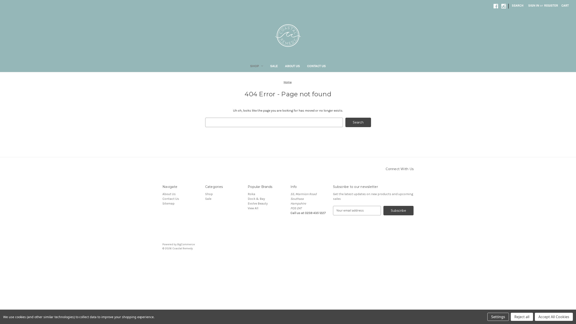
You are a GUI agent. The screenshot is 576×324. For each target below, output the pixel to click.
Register (551, 5)
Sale (274, 66)
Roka (251, 194)
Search (517, 5)
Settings (498, 316)
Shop (254, 66)
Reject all (521, 316)
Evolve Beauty (258, 203)
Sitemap (168, 203)
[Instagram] (503, 6)
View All (253, 208)
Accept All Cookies (553, 316)
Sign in (533, 5)
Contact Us (316, 66)
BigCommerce (186, 244)
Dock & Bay (256, 199)
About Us (292, 66)
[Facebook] (495, 6)
